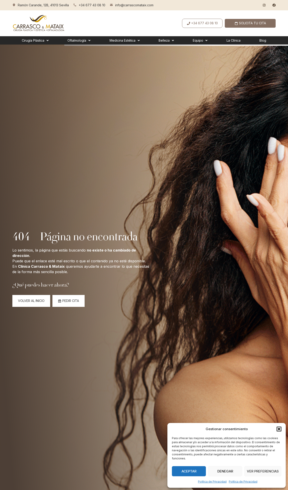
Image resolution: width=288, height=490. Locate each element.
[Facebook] (274, 5)
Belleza (164, 40)
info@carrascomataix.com (134, 5)
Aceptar (189, 471)
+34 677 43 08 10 (92, 5)
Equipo (198, 40)
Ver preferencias (263, 471)
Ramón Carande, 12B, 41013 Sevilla (43, 5)
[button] (279, 429)
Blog (262, 40)
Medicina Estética (122, 40)
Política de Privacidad (212, 481)
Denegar (225, 471)
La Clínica (234, 40)
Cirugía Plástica (33, 40)
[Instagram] (264, 5)
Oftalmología (77, 40)
